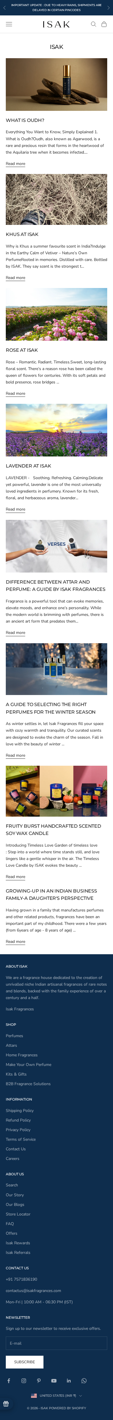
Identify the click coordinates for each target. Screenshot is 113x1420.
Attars (11, 1045)
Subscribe (24, 1362)
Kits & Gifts (16, 1074)
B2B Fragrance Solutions (28, 1084)
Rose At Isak (22, 350)
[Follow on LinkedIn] (69, 1381)
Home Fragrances (22, 1055)
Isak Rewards (18, 1243)
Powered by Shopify (67, 1408)
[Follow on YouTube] (54, 1381)
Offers (11, 1233)
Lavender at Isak (28, 466)
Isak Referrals (18, 1252)
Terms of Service (21, 1139)
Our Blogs (15, 1204)
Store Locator (18, 1214)
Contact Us (16, 1149)
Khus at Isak (22, 234)
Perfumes (14, 1036)
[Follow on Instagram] (24, 1381)
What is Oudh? (25, 120)
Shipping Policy (20, 1110)
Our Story (15, 1195)
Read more (15, 163)
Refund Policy (18, 1120)
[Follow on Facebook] (9, 1381)
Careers (12, 1158)
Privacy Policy (18, 1130)
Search (12, 1185)
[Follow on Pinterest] (39, 1381)
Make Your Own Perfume (28, 1064)
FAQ (10, 1224)
